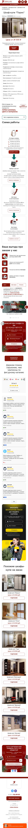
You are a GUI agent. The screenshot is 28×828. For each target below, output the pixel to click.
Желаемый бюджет (15, 338)
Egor (8, 432)
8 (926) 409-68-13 (15, 146)
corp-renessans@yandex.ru (14, 801)
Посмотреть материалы (14, 358)
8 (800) (14, 794)
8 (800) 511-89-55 (15, 141)
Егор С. (9, 449)
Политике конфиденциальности (15, 347)
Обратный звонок (14, 798)
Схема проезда (14, 807)
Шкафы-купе (12, 7)
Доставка (14, 284)
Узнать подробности (23, 106)
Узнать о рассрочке (14, 210)
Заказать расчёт (14, 48)
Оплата (21, 284)
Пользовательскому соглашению (11, 348)
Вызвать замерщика (14, 180)
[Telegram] (13, 559)
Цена (4, 284)
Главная (4, 7)
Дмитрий (9, 484)
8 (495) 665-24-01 (15, 144)
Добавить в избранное (14, 810)
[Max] (15, 559)
